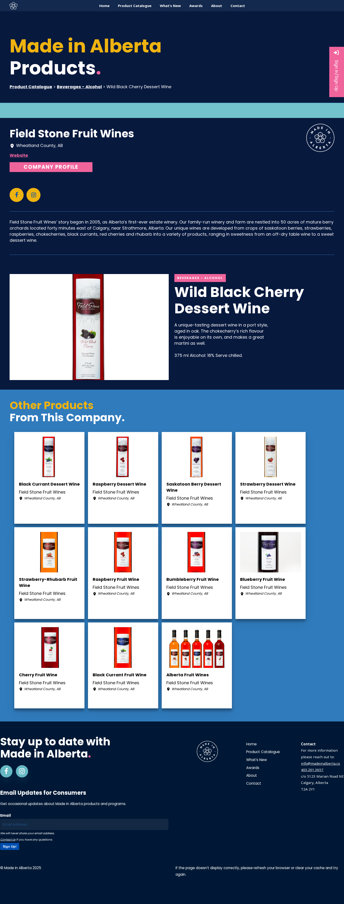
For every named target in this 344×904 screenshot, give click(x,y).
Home (251, 744)
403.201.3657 (312, 769)
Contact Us (7, 840)
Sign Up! (10, 846)
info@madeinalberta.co (320, 763)
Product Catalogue (31, 87)
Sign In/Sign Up (337, 75)
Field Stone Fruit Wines (72, 133)
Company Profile (51, 167)
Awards (252, 767)
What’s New (256, 759)
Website (19, 155)
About (251, 775)
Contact (253, 783)
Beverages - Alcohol (79, 87)
